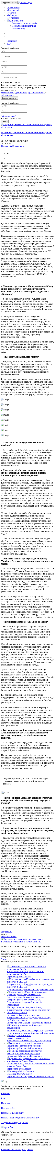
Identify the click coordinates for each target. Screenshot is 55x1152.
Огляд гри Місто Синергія (19, 1074)
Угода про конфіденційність (14, 1122)
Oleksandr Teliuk (8, 936)
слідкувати (6, 931)
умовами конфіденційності (14, 92)
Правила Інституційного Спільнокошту (20, 1117)
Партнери (6, 1103)
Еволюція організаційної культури (23, 1053)
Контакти (5, 1093)
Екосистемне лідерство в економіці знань (21, 941)
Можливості (13, 10)
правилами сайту (36, 92)
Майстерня (12, 15)
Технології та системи (40, 1022)
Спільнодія (36, 989)
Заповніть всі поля (10, 48)
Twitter (13, 1149)
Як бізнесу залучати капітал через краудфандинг (30, 1030)
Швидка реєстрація (10, 82)
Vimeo (30, 1149)
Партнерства (13, 18)
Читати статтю (8, 959)
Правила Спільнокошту (12, 1113)
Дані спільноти (16, 20)
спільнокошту (7, 95)
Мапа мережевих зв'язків (24, 26)
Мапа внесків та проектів (24, 23)
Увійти (4, 121)
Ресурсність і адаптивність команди (24, 1046)
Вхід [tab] (9, 43)
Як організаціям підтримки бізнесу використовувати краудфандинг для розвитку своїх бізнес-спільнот (28, 1017)
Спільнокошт (13, 7)
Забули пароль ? (8, 116)
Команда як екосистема (18, 1038)
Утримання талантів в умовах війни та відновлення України (25, 972)
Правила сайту (8, 1108)
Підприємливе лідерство (19, 989)
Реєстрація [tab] (12, 41)
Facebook (5, 1149)
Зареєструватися (9, 98)
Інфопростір (13, 976)
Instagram (21, 1149)
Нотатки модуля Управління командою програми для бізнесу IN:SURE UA (25, 998)
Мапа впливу (18, 28)
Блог (3, 1098)
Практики (11, 13)
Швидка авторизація (11, 118)
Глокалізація (25, 976)
